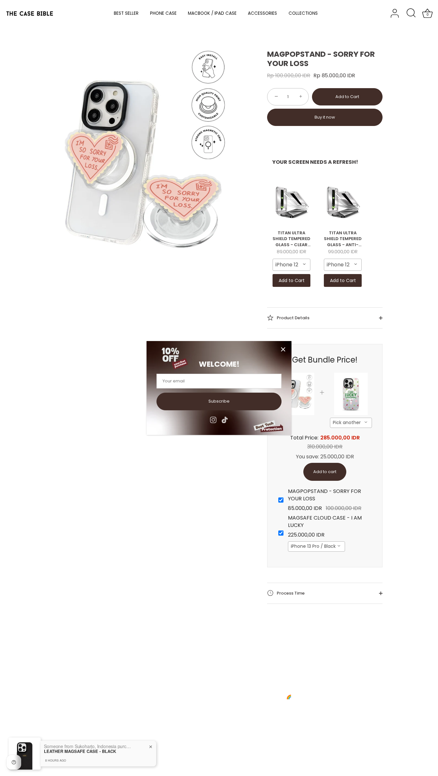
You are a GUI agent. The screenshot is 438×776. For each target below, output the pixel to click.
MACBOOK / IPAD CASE (212, 13)
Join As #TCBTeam (45, 701)
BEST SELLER (126, 13)
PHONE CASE (163, 13)
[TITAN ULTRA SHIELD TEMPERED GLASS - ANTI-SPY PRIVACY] (343, 202)
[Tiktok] (225, 419)
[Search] (411, 13)
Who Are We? (40, 684)
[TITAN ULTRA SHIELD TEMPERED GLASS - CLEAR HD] (291, 202)
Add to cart (324, 472)
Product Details (292, 317)
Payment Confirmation (131, 693)
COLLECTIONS (303, 13)
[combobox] (291, 265)
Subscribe (219, 401)
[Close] (283, 349)
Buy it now (325, 117)
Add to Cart (347, 97)
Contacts (35, 693)
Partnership (120, 701)
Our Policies (38, 709)
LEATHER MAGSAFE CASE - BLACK (80, 751)
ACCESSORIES (262, 13)
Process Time (290, 593)
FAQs (113, 684)
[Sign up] (294, 715)
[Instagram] (213, 419)
